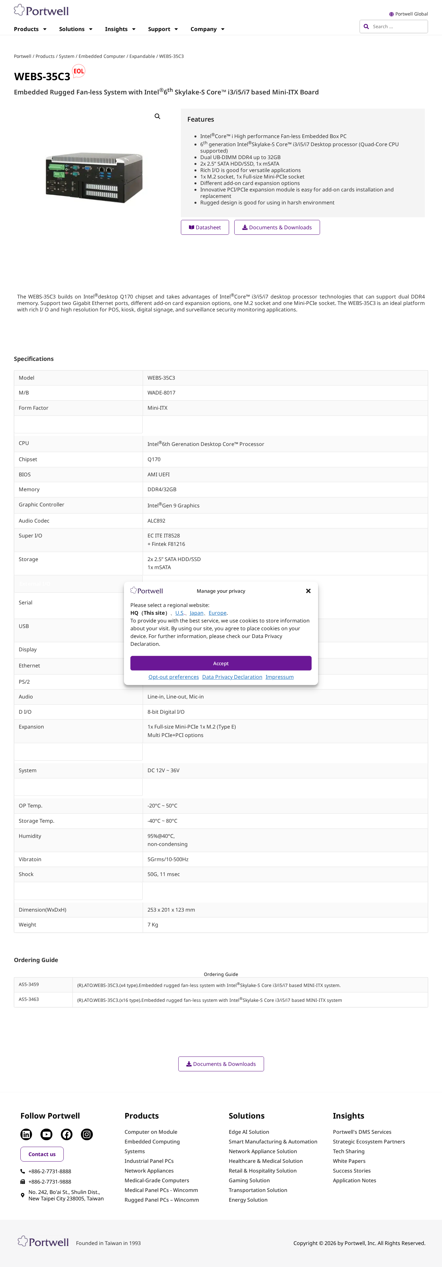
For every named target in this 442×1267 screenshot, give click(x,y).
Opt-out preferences (174, 677)
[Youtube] (46, 1134)
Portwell (22, 56)
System (66, 56)
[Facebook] (66, 1134)
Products (26, 29)
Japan (197, 613)
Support (159, 29)
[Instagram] (87, 1134)
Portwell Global (411, 14)
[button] (308, 591)
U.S (179, 613)
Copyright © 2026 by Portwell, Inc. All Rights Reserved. (359, 1243)
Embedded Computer (102, 56)
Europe (218, 613)
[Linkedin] (26, 1134)
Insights (116, 29)
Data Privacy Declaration (232, 677)
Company (204, 29)
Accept (221, 663)
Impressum (280, 677)
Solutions (72, 29)
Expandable (142, 56)
